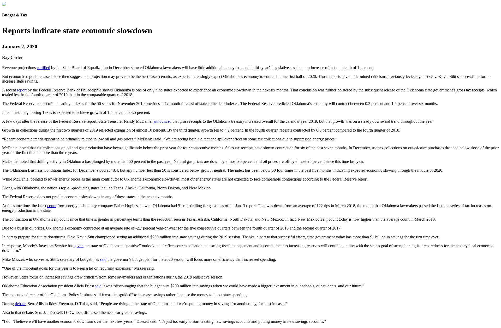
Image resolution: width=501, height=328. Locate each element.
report (22, 90)
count (51, 205)
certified (43, 67)
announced (162, 121)
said (103, 259)
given (79, 246)
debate (20, 303)
